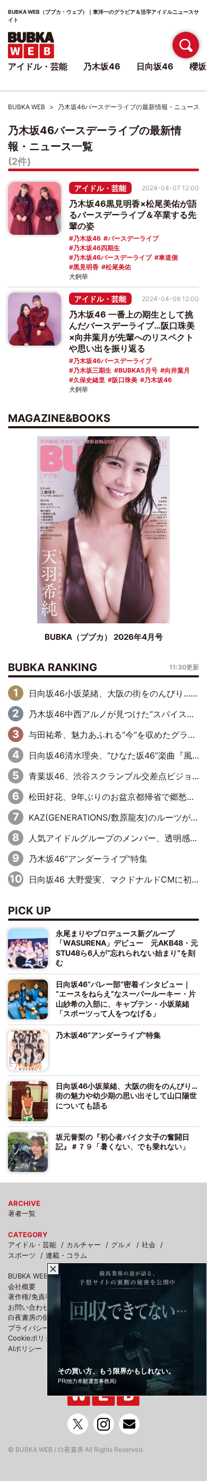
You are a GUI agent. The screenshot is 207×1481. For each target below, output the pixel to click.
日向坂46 (155, 66)
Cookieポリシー (33, 1338)
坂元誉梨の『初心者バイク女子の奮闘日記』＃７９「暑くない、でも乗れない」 (122, 1141)
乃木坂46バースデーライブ (112, 257)
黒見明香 (86, 267)
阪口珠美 (124, 380)
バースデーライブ (133, 238)
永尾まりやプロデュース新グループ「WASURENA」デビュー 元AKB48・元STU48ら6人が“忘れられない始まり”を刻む (127, 948)
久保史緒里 (89, 380)
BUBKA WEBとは (35, 1276)
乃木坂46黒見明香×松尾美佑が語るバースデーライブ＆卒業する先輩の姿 (133, 214)
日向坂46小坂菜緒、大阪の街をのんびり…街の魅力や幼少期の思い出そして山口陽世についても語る (126, 1095)
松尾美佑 (118, 267)
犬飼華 (78, 276)
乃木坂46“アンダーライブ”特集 (88, 858)
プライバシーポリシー (42, 1328)
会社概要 (22, 1286)
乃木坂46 (87, 238)
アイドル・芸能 (100, 187)
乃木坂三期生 (92, 370)
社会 (149, 1244)
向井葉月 (177, 370)
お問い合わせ (28, 1307)
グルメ (121, 1244)
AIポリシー (25, 1348)
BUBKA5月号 (138, 370)
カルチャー (83, 1244)
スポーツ (22, 1255)
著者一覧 (22, 1213)
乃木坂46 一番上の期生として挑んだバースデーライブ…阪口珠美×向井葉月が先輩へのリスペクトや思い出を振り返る (132, 331)
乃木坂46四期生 (96, 248)
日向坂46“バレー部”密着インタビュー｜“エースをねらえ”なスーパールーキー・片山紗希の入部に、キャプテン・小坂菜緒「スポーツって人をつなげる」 (126, 999)
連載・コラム (66, 1255)
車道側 (168, 257)
